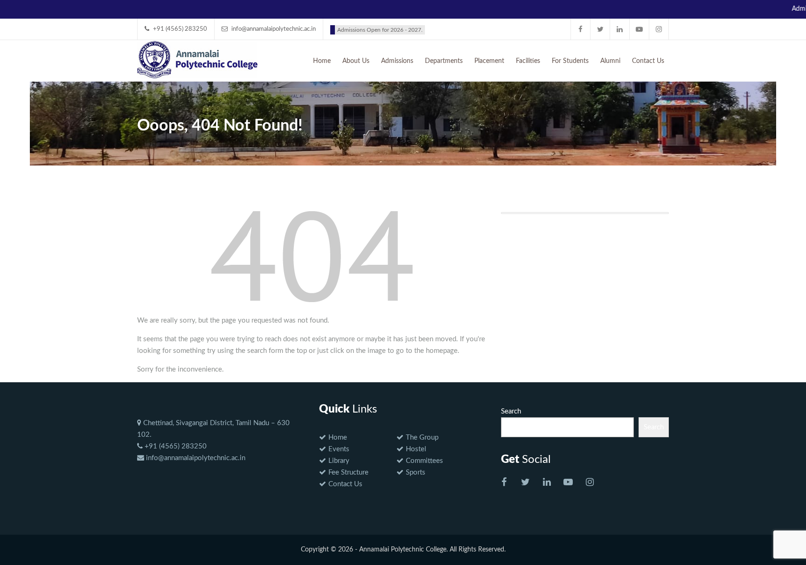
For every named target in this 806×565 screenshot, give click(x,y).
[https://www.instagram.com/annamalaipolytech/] (589, 483)
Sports (415, 472)
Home (322, 61)
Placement (489, 61)
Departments (444, 61)
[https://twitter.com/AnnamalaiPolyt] (525, 483)
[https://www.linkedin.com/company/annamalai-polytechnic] (546, 483)
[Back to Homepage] (312, 256)
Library (338, 460)
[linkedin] (620, 29)
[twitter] (600, 29)
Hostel (416, 449)
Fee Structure (348, 472)
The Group (422, 437)
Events (338, 449)
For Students (570, 61)
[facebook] (581, 29)
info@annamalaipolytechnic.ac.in (194, 458)
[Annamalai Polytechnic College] (197, 58)
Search (511, 411)
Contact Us (648, 61)
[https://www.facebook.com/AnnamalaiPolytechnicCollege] (504, 483)
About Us (355, 61)
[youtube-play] (639, 29)
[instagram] (659, 29)
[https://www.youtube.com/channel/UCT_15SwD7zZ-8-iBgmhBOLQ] (568, 483)
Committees (424, 460)
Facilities (528, 61)
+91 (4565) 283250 (175, 446)
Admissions (397, 61)
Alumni (610, 61)
